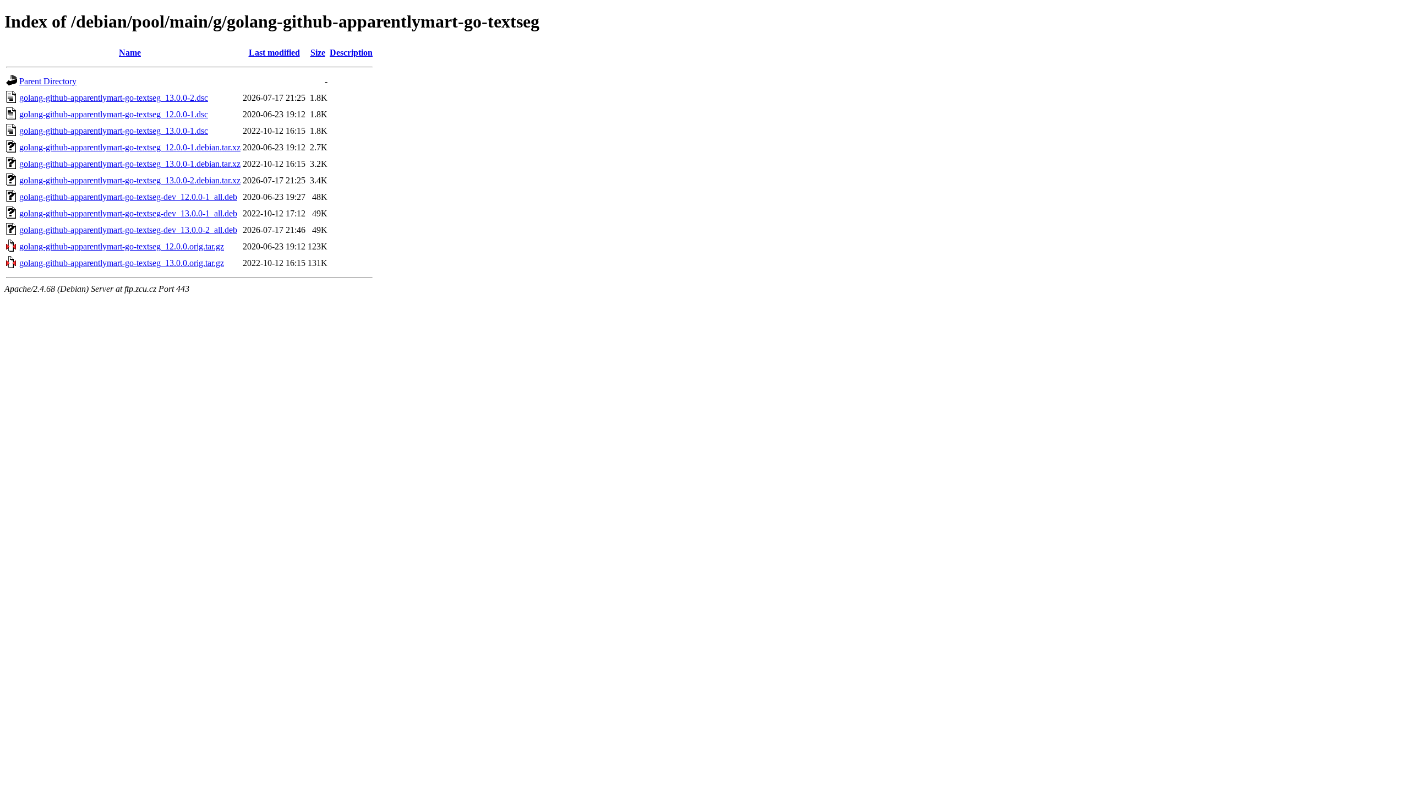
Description (351, 52)
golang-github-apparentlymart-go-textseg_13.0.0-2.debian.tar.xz (130, 180)
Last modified (274, 52)
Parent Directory (48, 81)
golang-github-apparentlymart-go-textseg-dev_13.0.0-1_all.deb (128, 213)
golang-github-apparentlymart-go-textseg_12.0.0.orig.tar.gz (121, 246)
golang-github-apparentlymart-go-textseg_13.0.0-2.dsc (113, 97)
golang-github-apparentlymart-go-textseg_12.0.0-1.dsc (113, 114)
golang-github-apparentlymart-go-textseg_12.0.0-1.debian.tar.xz (130, 147)
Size (317, 52)
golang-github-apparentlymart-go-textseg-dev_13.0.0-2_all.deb (128, 230)
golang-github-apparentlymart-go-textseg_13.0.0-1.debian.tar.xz (130, 164)
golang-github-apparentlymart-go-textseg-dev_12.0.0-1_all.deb (128, 197)
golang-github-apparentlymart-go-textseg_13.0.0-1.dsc (113, 130)
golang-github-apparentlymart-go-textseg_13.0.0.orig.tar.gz (121, 263)
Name (130, 52)
